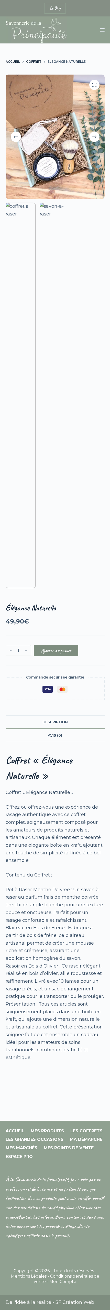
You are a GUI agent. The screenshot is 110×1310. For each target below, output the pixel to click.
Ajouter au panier (56, 650)
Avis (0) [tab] (55, 735)
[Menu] (102, 30)
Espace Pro (19, 1156)
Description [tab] (55, 722)
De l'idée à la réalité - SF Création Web (50, 1302)
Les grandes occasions (34, 1139)
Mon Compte (62, 1281)
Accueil (15, 1130)
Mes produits (47, 1130)
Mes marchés (21, 1147)
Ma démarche (86, 1139)
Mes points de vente (69, 1147)
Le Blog (55, 8)
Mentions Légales (29, 1276)
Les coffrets (86, 1130)
